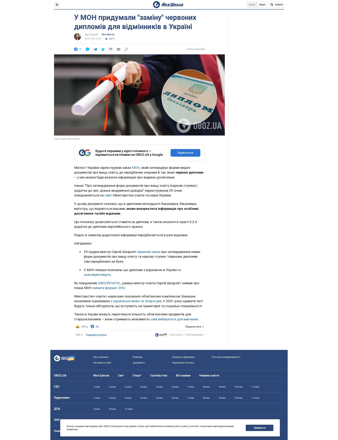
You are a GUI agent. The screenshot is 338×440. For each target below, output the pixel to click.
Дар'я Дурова (91, 34)
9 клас (222, 386)
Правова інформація (183, 357)
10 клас (238, 386)
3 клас (128, 386)
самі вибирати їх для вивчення (174, 319)
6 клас (175, 386)
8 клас (206, 386)
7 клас (190, 386)
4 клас (143, 386)
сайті (108, 195)
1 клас (96, 386)
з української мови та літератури (136, 301)
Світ (121, 375)
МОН (136, 168)
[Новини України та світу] (161, 335)
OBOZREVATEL (109, 283)
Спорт (137, 375)
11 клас (255, 386)
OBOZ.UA (60, 375)
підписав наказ (148, 252)
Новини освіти (209, 375)
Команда (137, 357)
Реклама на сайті (102, 362)
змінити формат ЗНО (109, 288)
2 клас (112, 386)
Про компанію (101, 357)
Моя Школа (108, 34)
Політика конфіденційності (226, 357)
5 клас (159, 386)
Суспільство (158, 375)
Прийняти (259, 427)
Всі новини (183, 375)
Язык (262, 5)
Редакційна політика (96, 335)
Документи (139, 362)
